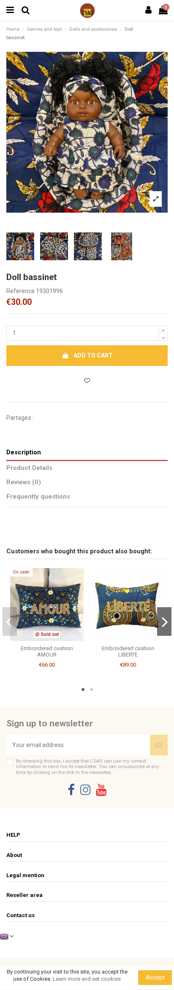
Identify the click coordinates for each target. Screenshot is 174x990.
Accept (155, 977)
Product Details (29, 468)
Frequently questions (38, 496)
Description (23, 452)
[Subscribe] (159, 745)
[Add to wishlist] (87, 381)
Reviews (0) (23, 482)
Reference (20, 291)
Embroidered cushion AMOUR (47, 651)
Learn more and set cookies (87, 979)
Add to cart (93, 355)
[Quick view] (53, 638)
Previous (10, 621)
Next (164, 621)
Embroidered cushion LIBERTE (128, 651)
